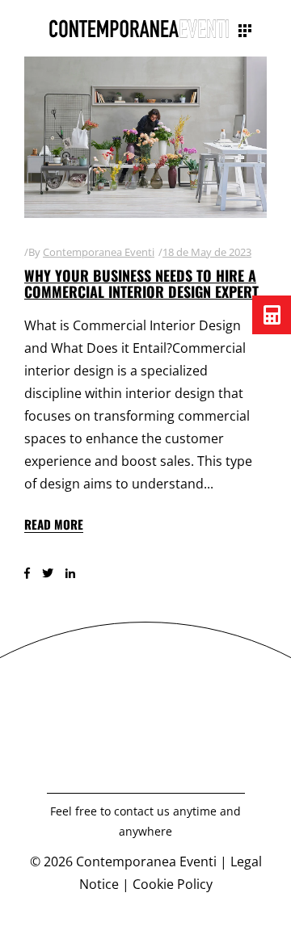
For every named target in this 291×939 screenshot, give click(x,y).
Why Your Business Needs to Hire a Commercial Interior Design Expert (141, 283)
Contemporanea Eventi (98, 252)
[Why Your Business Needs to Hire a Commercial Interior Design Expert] (145, 137)
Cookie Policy (173, 884)
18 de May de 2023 (206, 252)
